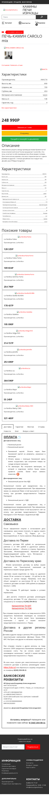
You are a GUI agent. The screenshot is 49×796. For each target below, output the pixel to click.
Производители (7, 782)
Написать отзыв (16, 65)
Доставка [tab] (7, 427)
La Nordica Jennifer (11, 352)
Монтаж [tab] (30, 427)
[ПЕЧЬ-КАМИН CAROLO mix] (14, 48)
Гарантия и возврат (9, 768)
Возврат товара (32, 765)
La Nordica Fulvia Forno (13, 258)
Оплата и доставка (9, 766)
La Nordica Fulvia (10, 239)
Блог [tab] (17, 431)
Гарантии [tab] (19, 427)
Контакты (29, 763)
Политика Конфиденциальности (10, 772)
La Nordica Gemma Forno (13, 277)
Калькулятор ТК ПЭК (22, 608)
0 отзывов (6, 65)
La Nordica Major (10, 389)
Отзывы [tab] (41, 427)
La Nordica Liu (9, 371)
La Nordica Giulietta (11, 314)
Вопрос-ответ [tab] (28, 431)
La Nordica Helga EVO (12, 333)
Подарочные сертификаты (11, 784)
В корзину (24, 133)
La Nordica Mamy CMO (12, 408)
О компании (6, 764)
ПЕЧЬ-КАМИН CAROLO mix (14, 32)
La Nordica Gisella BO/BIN (13, 295)
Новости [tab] (7, 431)
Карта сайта (30, 767)
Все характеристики (9, 108)
